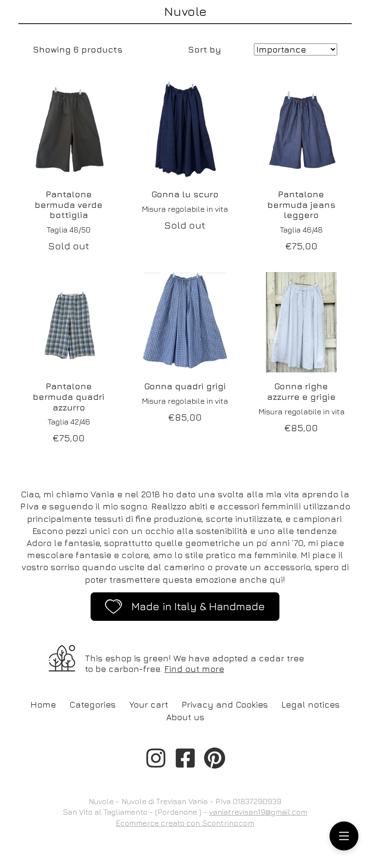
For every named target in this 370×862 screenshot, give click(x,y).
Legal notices (310, 704)
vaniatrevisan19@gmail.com (258, 811)
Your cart (148, 704)
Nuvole (185, 11)
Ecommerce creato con (185, 823)
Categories (92, 704)
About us (185, 717)
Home (43, 704)
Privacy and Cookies (225, 704)
